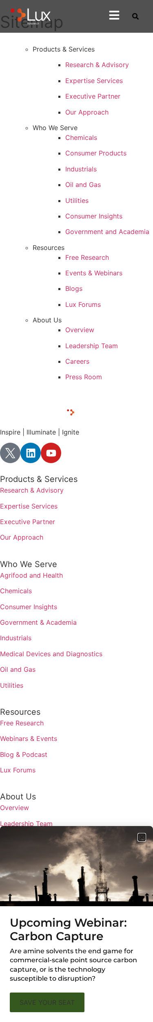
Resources (20, 712)
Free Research (87, 257)
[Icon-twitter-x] (10, 453)
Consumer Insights (93, 216)
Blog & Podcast (23, 754)
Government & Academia (38, 622)
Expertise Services (94, 81)
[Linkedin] (30, 453)
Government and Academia (107, 231)
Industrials (81, 169)
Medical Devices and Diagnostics (51, 654)
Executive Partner (92, 96)
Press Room (83, 377)
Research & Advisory (97, 65)
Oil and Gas (83, 184)
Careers (77, 361)
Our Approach (87, 112)
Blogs (73, 288)
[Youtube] (51, 453)
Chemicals (81, 137)
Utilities (77, 200)
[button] (142, 837)
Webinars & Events (28, 738)
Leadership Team (91, 346)
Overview (79, 330)
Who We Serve (28, 564)
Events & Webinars (93, 273)
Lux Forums (83, 304)
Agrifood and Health (31, 575)
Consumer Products (95, 153)
